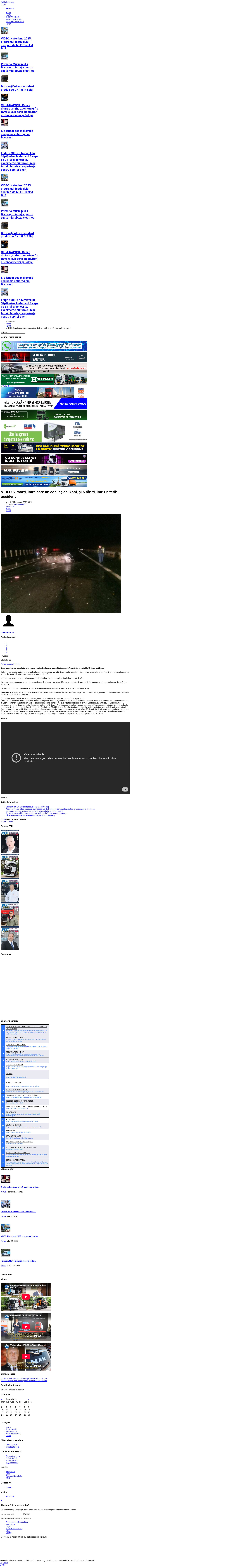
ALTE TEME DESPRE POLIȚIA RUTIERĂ (21, 1147)
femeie (33, 1379)
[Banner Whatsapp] (44, 351)
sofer (40, 1381)
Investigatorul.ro (12, 1447)
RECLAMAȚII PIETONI (14, 1059)
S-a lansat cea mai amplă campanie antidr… (20, 1187)
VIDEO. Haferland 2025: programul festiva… (20, 1236)
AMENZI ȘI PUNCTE (13, 1083)
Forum (8, 24)
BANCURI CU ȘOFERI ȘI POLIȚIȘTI (19, 1142)
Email (8, 509)
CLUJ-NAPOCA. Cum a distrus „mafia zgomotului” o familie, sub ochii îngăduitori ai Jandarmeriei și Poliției (19, 62)
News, (4, 664)
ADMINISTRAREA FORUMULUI (18, 1153)
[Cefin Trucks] (7, 386)
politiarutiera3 (19, 504)
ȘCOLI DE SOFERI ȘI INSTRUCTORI (20, 1101)
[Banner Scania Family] (44, 464)
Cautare (9, 1533)
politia (26, 1381)
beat (16, 1379)
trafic (45, 1381)
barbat (11, 1379)
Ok (1, 1563)
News (3, 1192)
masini (11, 1381)
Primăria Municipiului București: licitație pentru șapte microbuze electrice (17, 166)
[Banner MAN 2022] (44, 362)
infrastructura (41, 1379)
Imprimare (10, 506)
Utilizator (6, 1544)
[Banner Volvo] (44, 475)
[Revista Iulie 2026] (10, 853)
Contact (9, 1487)
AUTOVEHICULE (12, 17)
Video (8, 511)
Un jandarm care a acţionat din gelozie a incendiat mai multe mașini (34, 811)
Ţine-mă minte (12, 1553)
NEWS (8, 15)
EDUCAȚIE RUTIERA (14, 1125)
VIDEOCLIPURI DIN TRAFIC (16, 1038)
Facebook (10, 8)
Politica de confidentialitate (17, 1522)
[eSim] (44, 486)
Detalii (2, 1565)
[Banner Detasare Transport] (44, 408)
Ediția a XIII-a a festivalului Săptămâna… (18, 1212)
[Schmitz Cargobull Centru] (44, 441)
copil (27, 1379)
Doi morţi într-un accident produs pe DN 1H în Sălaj (17, 40)
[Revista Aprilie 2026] (10, 925)
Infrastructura (11, 1431)
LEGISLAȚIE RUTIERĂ (14, 1065)
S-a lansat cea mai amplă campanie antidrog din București (17, 86)
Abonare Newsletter (14, 1476)
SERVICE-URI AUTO (13, 1136)
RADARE (9, 1074)
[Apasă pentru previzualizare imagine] (61, 612)
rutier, (17, 664)
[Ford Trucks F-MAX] (44, 397)
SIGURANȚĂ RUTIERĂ (15, 22)
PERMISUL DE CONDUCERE (17, 1090)
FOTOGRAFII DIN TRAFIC (16, 1045)
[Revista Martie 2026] (10, 949)
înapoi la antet (7, 822)
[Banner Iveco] (44, 420)
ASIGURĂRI (10, 1130)
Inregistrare (10, 1472)
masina (4, 1381)
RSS (8, 1478)
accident (5, 1379)
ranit (36, 1381)
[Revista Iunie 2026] (10, 877)
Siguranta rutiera (13, 1456)
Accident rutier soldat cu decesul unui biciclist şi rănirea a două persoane (36, 813)
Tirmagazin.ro (11, 1445)
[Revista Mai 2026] (10, 901)
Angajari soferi (12, 1463)
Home (8, 12)
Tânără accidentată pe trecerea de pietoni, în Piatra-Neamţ (30, 815)
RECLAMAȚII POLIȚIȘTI (15, 1052)
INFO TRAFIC (11, 1112)
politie (31, 1381)
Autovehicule (11, 1429)
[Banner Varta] (44, 453)
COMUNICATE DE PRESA (15, 1160)
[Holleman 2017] (44, 384)
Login (3, 4)
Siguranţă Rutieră (13, 1434)
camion (22, 1379)
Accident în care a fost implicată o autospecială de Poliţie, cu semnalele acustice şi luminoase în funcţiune (50, 809)
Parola (5, 1548)
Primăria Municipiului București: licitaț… (18, 1261)
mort (16, 1381)
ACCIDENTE (10, 1119)
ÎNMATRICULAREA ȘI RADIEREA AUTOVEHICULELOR (26, 1106)
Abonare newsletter (14, 1529)
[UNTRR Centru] (44, 373)
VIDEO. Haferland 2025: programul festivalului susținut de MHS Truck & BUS (17, 142)
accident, (11, 664)
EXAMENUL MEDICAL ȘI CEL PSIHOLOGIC (22, 1095)
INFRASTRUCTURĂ (13, 19)
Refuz (5, 1563)
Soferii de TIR (11, 1458)
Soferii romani (11, 1460)
